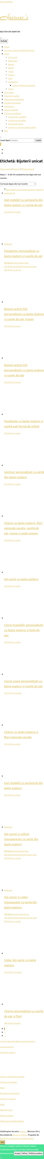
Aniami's (14, 17)
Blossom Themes (20, 1135)
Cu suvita (17, 212)
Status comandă (11, 110)
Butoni (11, 68)
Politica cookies (6, 1115)
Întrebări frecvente (12, 103)
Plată (2, 1088)
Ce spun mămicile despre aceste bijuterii (17, 1041)
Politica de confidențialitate (12, 1121)
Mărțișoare (13, 61)
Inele (10, 78)
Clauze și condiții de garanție (12, 1076)
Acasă (6, 47)
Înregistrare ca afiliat (17, 117)
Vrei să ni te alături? (12, 113)
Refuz (24, 1153)
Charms (11, 75)
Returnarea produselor (10, 1093)
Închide (4, 41)
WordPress (4, 1138)
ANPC (2, 1104)
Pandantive (13, 82)
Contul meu (9, 106)
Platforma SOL (6, 1110)
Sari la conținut (6, 2)
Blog (6, 131)
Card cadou (9, 92)
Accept (18, 1153)
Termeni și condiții (8, 1099)
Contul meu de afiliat (17, 120)
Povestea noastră (11, 96)
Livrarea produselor (8, 1082)
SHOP (6, 54)
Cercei (11, 71)
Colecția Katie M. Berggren (23, 85)
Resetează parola (15, 124)
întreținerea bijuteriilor (14, 99)
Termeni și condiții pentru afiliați (22, 127)
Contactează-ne (7, 1047)
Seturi (10, 89)
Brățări (11, 64)
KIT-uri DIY (12, 57)
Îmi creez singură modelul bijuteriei (19, 50)
